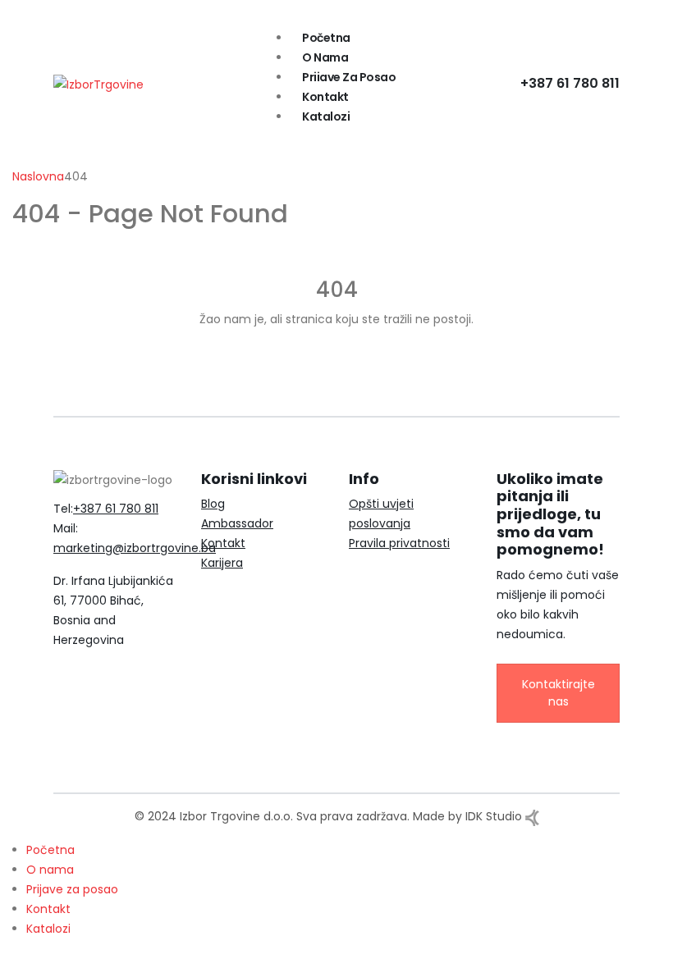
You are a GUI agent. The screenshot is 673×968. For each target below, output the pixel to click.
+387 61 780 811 (570, 83)
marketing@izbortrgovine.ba (134, 548)
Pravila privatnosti (399, 543)
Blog (213, 503)
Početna (326, 38)
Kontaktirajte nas (558, 693)
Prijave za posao (349, 77)
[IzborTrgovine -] (98, 83)
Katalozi (326, 116)
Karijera (222, 563)
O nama (325, 57)
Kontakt (325, 97)
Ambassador (237, 523)
